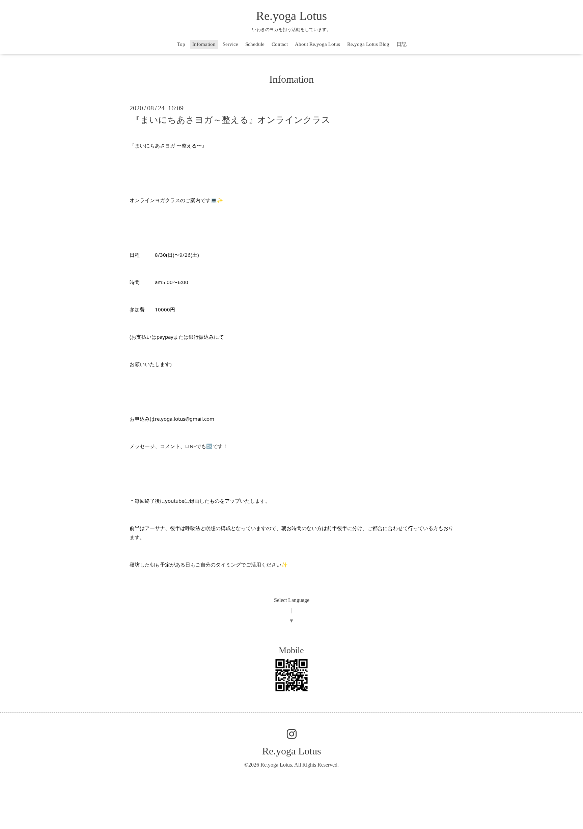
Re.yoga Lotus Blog (368, 44)
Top (181, 44)
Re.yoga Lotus (291, 16)
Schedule (255, 44)
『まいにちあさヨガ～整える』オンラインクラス (230, 120)
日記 (401, 44)
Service (230, 44)
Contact (280, 44)
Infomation (204, 44)
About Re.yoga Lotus (317, 44)
